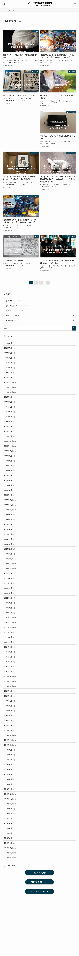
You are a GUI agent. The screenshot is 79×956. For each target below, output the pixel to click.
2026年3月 (9, 367)
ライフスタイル (14, 310)
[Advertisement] (21, 124)
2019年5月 (9, 769)
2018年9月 (9, 808)
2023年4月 (9, 539)
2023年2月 (9, 549)
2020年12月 (10, 676)
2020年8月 (9, 696)
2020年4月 (9, 715)
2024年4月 (9, 480)
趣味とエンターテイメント (18, 315)
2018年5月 (9, 828)
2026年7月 (9, 348)
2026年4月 (9, 362)
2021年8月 (9, 637)
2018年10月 (10, 803)
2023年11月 (10, 505)
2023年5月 (9, 534)
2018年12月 (10, 794)
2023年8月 (9, 519)
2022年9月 (9, 573)
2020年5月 (9, 710)
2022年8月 (9, 578)
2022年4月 (9, 598)
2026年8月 (9, 343)
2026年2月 (9, 372)
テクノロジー (13, 301)
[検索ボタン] (4, 4)
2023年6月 (9, 529)
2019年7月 (9, 759)
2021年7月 (9, 642)
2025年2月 (9, 431)
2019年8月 (9, 754)
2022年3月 (9, 603)
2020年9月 (9, 691)
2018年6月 (9, 823)
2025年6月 (9, 411)
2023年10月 (10, 509)
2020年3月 (9, 720)
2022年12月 (10, 558)
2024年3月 (9, 485)
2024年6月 (9, 470)
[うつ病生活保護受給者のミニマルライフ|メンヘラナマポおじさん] (39, 4)
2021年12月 (10, 617)
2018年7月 (9, 818)
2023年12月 (10, 500)
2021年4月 (9, 656)
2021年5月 (9, 652)
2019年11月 (10, 740)
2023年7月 (9, 524)
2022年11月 (10, 563)
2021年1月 (9, 671)
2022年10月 (10, 568)
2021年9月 (9, 632)
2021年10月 (10, 627)
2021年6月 (9, 647)
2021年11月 (10, 622)
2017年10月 (10, 857)
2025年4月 (9, 421)
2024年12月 (10, 441)
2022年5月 (9, 593)
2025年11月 (10, 387)
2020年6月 (9, 706)
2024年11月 (10, 446)
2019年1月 (9, 789)
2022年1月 (9, 612)
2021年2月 (9, 666)
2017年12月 (10, 848)
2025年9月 (9, 397)
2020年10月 (10, 686)
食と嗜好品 (12, 320)
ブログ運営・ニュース (16, 306)
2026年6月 (9, 353)
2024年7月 (9, 465)
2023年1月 (9, 554)
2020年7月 (9, 701)
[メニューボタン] (75, 4)
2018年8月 (9, 813)
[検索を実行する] (74, 328)
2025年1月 (9, 436)
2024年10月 (10, 451)
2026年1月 (9, 377)
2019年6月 (9, 764)
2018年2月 (9, 838)
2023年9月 (9, 514)
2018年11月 (10, 799)
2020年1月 (9, 730)
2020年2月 (9, 725)
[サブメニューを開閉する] (73, 300)
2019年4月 (9, 774)
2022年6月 (9, 588)
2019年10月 (10, 745)
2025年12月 (10, 382)
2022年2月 (9, 607)
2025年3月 (9, 426)
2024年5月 (9, 475)
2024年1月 (9, 495)
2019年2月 (9, 784)
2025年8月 (9, 402)
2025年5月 (9, 416)
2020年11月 (10, 681)
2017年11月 (10, 852)
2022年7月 (9, 583)
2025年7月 (9, 407)
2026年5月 (9, 358)
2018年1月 (9, 843)
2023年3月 (9, 544)
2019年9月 (9, 750)
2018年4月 (9, 833)
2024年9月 (9, 456)
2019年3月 (9, 779)
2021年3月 (9, 661)
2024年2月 (9, 490)
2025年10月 (10, 392)
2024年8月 (9, 460)
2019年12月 (10, 735)
